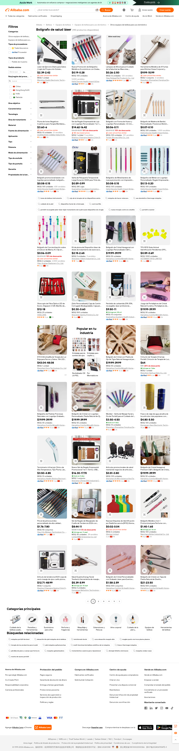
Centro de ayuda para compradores (124, 675)
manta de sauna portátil (20, 657)
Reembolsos (115, 690)
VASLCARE (41, 315)
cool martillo (96, 204)
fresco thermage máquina (127, 645)
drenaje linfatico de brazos (118, 651)
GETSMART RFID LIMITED (151, 259)
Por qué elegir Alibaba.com (16, 675)
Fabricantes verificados (84, 675)
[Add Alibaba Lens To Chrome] (43, 727)
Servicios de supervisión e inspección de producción (50, 696)
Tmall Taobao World (77, 739)
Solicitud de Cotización (84, 680)
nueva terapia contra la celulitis (123, 210)
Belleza (49, 25)
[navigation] (20, 313)
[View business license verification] (113, 747)
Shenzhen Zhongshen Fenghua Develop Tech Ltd (155, 80)
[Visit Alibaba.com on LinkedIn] (151, 708)
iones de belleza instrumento (51, 198)
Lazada (89, 739)
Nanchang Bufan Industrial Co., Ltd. (154, 534)
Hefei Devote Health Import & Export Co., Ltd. (86, 81)
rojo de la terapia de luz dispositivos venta (84, 198)
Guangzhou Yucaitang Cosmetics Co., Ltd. (86, 189)
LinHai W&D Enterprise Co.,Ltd (84, 537)
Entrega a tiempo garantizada (52, 685)
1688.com (63, 739)
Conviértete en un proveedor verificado (156, 691)
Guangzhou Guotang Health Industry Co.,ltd (121, 317)
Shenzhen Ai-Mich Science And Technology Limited (121, 478)
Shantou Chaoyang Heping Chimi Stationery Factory (86, 137)
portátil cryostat (148, 210)
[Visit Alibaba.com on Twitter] (156, 708)
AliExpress (52, 739)
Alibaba (39, 25)
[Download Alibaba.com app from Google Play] (165, 727)
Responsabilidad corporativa (16, 685)
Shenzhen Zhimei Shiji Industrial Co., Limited (86, 481)
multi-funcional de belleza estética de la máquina (91, 645)
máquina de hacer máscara (118, 198)
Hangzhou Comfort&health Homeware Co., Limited (121, 259)
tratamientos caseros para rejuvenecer (86, 651)
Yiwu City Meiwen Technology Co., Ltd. (52, 532)
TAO (110, 739)
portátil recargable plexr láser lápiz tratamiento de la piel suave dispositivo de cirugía (72, 210)
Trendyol (117, 739)
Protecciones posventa (49, 690)
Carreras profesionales (14, 690)
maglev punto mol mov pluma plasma (136, 639)
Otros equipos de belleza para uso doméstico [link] (128, 25)
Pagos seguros (46, 675)
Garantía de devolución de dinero (53, 680)
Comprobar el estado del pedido (157, 685)
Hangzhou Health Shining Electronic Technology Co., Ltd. (52, 478)
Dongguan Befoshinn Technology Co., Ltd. (86, 590)
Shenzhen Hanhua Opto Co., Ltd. (153, 373)
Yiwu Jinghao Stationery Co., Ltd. (50, 263)
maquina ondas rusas (144, 651)
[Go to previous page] (88, 601)
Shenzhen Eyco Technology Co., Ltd (51, 368)
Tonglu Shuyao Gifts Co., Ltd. (117, 137)
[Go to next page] (119, 601)
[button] (97, 10)
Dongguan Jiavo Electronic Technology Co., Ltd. (155, 425)
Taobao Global (100, 739)
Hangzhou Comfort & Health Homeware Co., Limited (121, 588)
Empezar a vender (151, 680)
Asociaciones (149, 697)
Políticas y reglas (46, 702)
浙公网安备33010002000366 (132, 747)
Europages (127, 739)
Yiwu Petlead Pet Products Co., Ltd (120, 78)
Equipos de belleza (63, 25)
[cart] (132, 10)
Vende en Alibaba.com (153, 675)
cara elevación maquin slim (104, 639)
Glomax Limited (112, 534)
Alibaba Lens (17, 727)
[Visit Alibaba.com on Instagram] (161, 708)
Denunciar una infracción (120, 702)
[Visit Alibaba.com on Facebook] (145, 708)
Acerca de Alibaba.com (15, 669)
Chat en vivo (115, 680)
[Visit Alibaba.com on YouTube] (166, 708)
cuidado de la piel (46, 204)
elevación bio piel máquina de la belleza (51, 639)
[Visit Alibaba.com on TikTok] (172, 708)
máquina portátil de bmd (20, 639)
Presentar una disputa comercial (123, 685)
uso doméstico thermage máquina (148, 198)
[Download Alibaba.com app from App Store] (145, 727)
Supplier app (97, 727)
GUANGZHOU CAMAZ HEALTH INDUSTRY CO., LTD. (52, 135)
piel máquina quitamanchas (55, 645)
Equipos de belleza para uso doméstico (90, 25)
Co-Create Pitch (12, 680)
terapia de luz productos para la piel (24, 645)
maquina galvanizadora (55, 651)
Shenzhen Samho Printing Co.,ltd (85, 315)
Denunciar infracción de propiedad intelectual (124, 696)
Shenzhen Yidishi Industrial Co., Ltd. (86, 259)
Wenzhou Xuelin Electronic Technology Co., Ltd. (52, 80)
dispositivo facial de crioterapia (72, 204)
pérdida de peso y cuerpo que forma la (25, 651)
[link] (175, 726)
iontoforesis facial (80, 639)
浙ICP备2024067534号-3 (156, 747)
